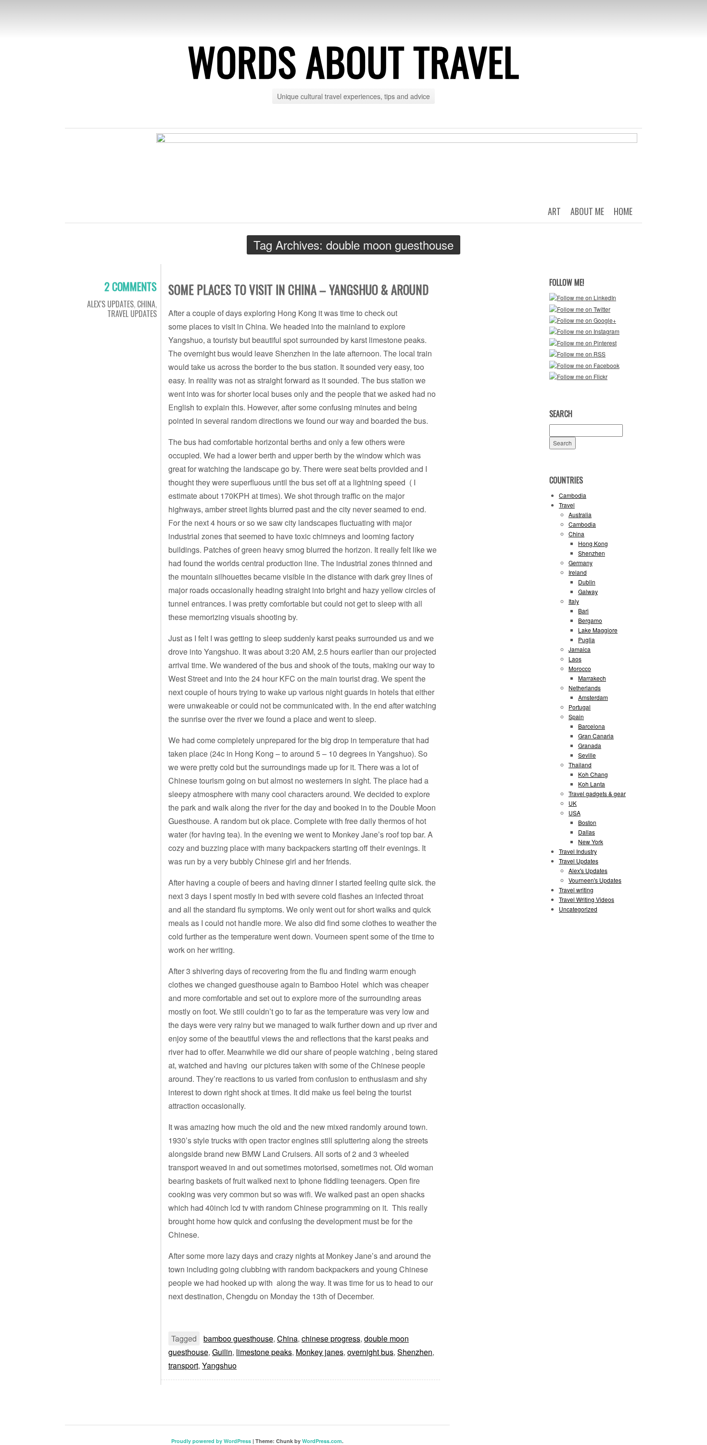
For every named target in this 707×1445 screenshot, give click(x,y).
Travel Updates (132, 313)
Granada (589, 745)
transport (183, 1365)
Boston (587, 822)
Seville (587, 755)
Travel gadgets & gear (597, 793)
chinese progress (331, 1338)
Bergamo (590, 620)
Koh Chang (593, 774)
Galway (588, 591)
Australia (580, 514)
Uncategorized (578, 909)
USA (574, 813)
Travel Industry (578, 851)
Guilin (222, 1351)
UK (572, 803)
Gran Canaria (596, 736)
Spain (576, 716)
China (146, 304)
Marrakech (592, 678)
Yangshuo (219, 1365)
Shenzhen (414, 1351)
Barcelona (591, 726)
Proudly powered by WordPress (211, 1441)
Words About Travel (353, 61)
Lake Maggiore (598, 630)
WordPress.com (322, 1441)
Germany (580, 562)
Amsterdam (593, 697)
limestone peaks (264, 1351)
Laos (574, 659)
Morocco (579, 668)
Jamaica (579, 649)
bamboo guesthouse (238, 1338)
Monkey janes (319, 1351)
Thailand (580, 765)
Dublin (586, 582)
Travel (567, 505)
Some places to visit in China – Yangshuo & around (298, 289)
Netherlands (584, 688)
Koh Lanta (591, 784)
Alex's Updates (110, 304)
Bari (583, 611)
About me (587, 211)
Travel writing (576, 890)
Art (554, 211)
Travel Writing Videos (586, 899)
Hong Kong (593, 543)
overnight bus (370, 1351)
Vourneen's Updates (594, 880)
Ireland (577, 572)
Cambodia (572, 495)
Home (623, 211)
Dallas (586, 832)
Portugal (579, 707)
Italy (573, 601)
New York (590, 841)
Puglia (586, 639)
